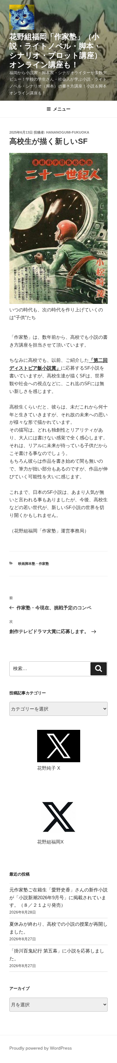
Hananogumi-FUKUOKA (67, 132)
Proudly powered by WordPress (40, 1048)
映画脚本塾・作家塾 (33, 563)
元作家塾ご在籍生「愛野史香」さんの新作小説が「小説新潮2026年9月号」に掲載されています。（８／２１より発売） (58, 897)
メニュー (62, 108)
